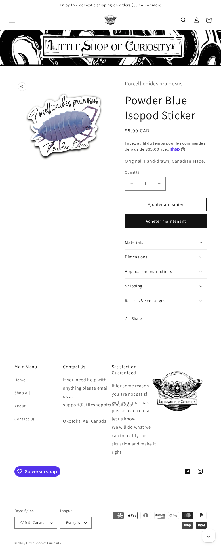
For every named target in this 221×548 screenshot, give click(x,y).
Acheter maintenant (166, 221)
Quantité (132, 172)
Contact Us (24, 419)
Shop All (22, 392)
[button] (12, 20)
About (20, 406)
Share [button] (137, 318)
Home (19, 379)
